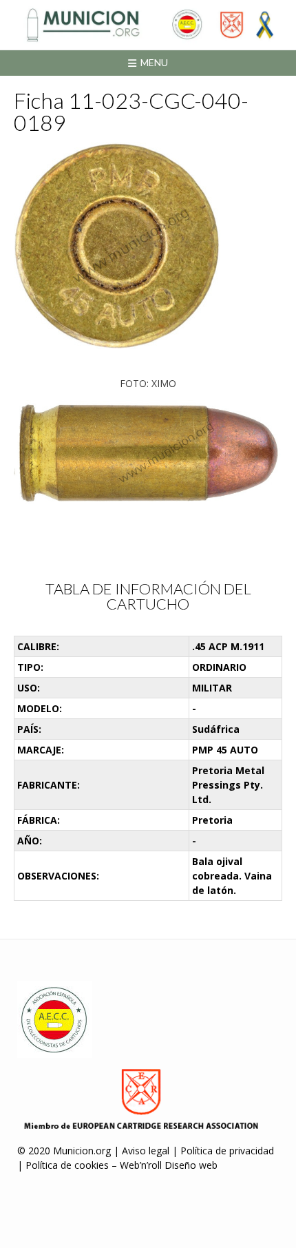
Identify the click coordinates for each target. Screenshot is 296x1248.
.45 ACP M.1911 (228, 646)
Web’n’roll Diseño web (169, 1165)
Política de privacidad (227, 1150)
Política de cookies (67, 1165)
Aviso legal (145, 1150)
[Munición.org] (148, 24)
